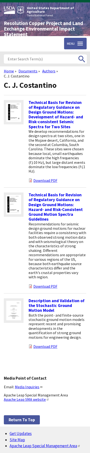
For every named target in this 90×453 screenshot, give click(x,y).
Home (9, 71)
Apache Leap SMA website (25, 399)
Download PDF (45, 180)
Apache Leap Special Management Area (43, 445)
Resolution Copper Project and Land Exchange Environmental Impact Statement (43, 29)
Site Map (17, 439)
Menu (71, 43)
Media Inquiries (27, 386)
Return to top (22, 419)
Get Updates (21, 433)
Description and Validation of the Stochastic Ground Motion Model (56, 305)
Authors (48, 71)
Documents (27, 71)
